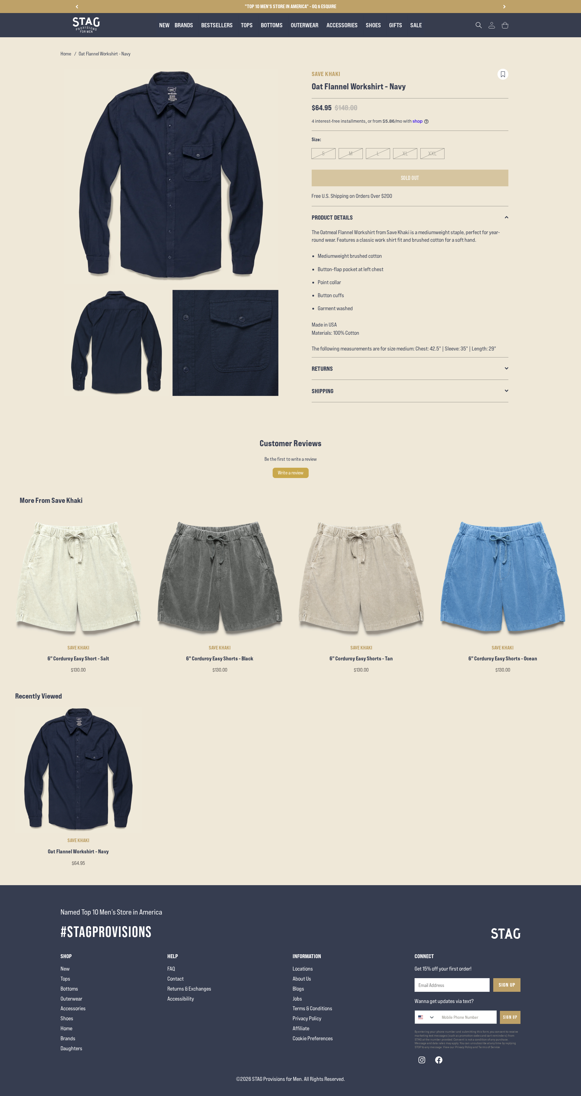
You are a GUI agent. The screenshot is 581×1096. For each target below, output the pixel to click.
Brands (68, 1038)
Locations (303, 968)
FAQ (171, 968)
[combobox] (425, 1017)
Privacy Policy (307, 1018)
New (65, 968)
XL (405, 153)
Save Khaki (326, 74)
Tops (65, 978)
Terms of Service (489, 1047)
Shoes (67, 1018)
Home (66, 54)
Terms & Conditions (312, 1008)
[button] (504, 6)
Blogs (298, 988)
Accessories (73, 1008)
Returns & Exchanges (189, 988)
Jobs (297, 998)
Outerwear (71, 998)
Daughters (71, 1048)
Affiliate (301, 1028)
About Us (302, 978)
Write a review (291, 473)
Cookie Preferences (313, 1038)
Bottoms (69, 988)
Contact (175, 978)
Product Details (332, 217)
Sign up (510, 1017)
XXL (432, 153)
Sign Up (507, 985)
